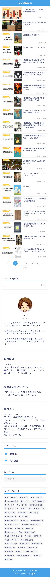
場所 (25, 520)
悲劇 (9, 528)
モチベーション (12, 509)
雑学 (38, 555)
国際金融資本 (12, 520)
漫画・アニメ (12, 544)
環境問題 (25, 544)
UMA (25, 497)
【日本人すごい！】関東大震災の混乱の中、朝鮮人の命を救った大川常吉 (23, 394)
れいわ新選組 (12, 501)
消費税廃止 (28, 540)
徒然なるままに (13, 524)
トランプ (10, 505)
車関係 (10, 551)
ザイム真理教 (39, 501)
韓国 (9, 559)
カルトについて (11, 414)
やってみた (37, 497)
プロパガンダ (36, 505)
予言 (35, 513)
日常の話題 (13, 460)
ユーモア (27, 509)
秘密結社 (11, 548)
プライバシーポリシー (18, 570)
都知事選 (10, 555)
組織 (23, 548)
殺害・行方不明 (12, 540)
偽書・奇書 (11, 517)
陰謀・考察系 (25, 555)
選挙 (20, 551)
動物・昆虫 (24, 517)
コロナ (26, 501)
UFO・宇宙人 (12, 497)
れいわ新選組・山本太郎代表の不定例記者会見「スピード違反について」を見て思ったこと (24, 429)
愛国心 (19, 528)
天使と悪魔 (38, 520)
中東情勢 (23, 513)
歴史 (38, 536)
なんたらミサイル (12, 435)
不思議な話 (13, 454)
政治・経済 (12, 532)
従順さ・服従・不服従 (32, 524)
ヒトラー (23, 505)
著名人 (33, 548)
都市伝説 (32, 551)
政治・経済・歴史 (28, 532)
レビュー (40, 509)
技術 (30, 528)
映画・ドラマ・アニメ (14, 536)
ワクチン (11, 513)
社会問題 (38, 544)
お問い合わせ (34, 570)
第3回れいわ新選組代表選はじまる (20, 417)
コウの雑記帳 (25, 2)
